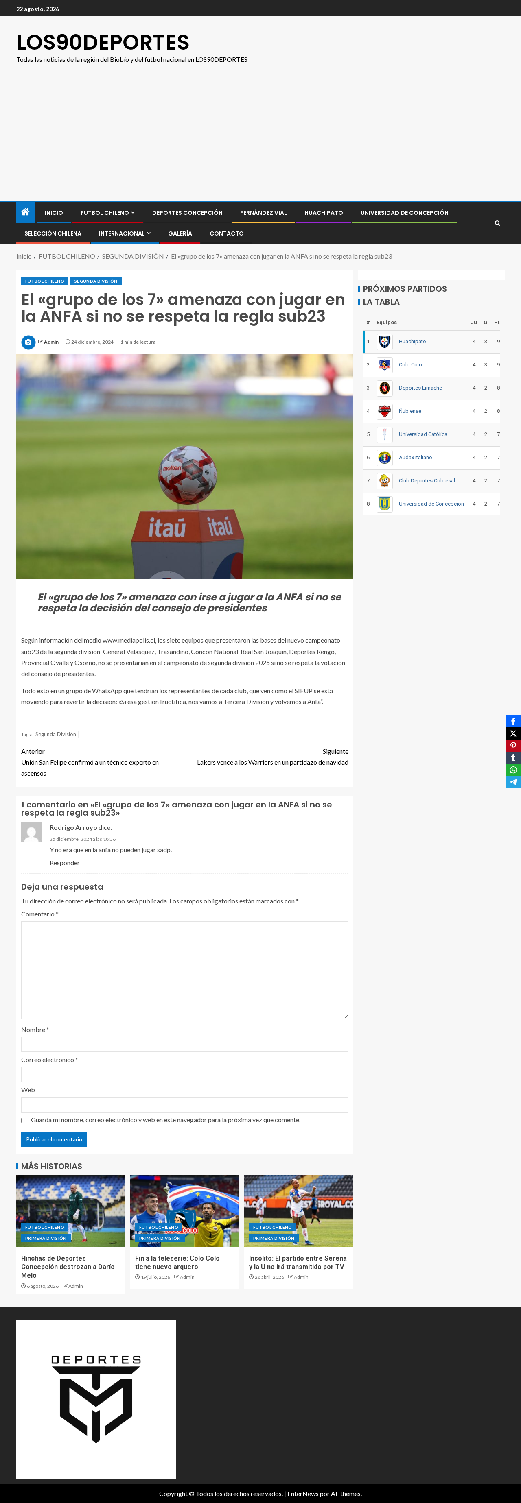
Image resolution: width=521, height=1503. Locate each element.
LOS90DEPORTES (103, 42)
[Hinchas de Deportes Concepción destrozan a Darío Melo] (70, 1211)
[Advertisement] (260, 140)
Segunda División (55, 734)
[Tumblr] (513, 758)
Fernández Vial (263, 213)
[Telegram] (513, 782)
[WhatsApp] (513, 770)
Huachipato (323, 213)
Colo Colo (410, 365)
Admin (51, 342)
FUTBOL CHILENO (105, 213)
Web (28, 1089)
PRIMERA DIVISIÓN (46, 1238)
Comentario (40, 914)
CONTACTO (227, 233)
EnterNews (303, 1493)
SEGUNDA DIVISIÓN (96, 281)
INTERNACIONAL (122, 233)
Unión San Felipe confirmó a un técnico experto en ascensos (90, 762)
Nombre (35, 1029)
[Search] (498, 223)
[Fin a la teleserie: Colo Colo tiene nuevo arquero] (184, 1211)
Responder (65, 862)
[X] (513, 733)
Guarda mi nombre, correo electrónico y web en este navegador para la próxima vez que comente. (165, 1119)
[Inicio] (25, 212)
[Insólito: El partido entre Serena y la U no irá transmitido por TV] (298, 1211)
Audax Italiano (415, 457)
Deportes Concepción (187, 213)
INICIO (54, 213)
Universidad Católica (423, 434)
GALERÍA (180, 233)
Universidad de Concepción (405, 213)
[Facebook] (513, 721)
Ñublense (410, 411)
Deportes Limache (420, 388)
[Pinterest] (513, 746)
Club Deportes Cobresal (427, 481)
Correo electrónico (49, 1059)
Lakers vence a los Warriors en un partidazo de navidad (272, 756)
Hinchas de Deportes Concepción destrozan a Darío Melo (68, 1267)
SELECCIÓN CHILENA (52, 233)
